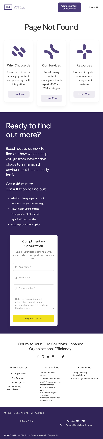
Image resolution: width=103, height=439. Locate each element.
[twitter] (43, 356)
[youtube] (53, 356)
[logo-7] (14, 5)
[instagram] (48, 356)
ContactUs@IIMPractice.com (79, 425)
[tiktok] (63, 356)
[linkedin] (58, 356)
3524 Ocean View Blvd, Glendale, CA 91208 (24, 413)
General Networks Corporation (45, 435)
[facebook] (38, 356)
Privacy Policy (26, 421)
